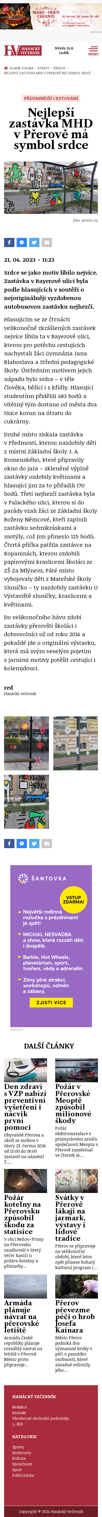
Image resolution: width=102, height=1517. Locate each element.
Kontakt (19, 1412)
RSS (20, 1424)
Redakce (19, 1407)
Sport (17, 1469)
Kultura (19, 1458)
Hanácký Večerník (23, 50)
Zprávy (44, 68)
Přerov (60, 68)
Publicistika (23, 1475)
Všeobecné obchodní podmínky (40, 1418)
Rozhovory (21, 1452)
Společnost (22, 1464)
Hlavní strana (22, 68)
